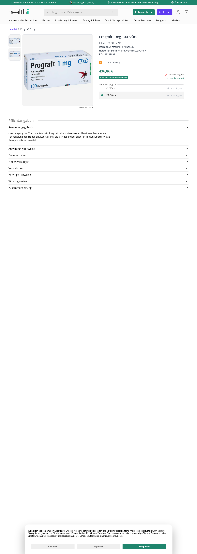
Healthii (13, 29)
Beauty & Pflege (91, 20)
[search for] (114, 12)
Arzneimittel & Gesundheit (23, 20)
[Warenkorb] (185, 12)
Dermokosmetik (142, 20)
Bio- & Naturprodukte (116, 20)
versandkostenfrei (175, 78)
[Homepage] (18, 12)
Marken (176, 20)
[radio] (141, 88)
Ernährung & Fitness (66, 20)
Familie (46, 20)
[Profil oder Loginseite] (178, 12)
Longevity (161, 20)
